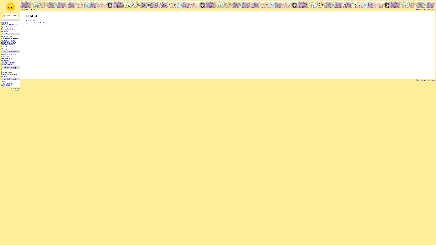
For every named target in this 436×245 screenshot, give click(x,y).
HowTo (3, 42)
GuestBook (12, 54)
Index (3, 72)
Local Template (6, 86)
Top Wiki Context (6, 83)
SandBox (12, 63)
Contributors (5, 76)
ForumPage (5, 56)
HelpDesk (4, 54)
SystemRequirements (8, 27)
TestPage (4, 63)
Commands (5, 40)
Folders (3, 74)
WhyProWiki (13, 25)
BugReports (5, 60)
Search (15, 67)
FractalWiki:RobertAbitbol (36, 23)
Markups (4, 38)
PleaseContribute (6, 65)
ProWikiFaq (5, 47)
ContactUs (4, 31)
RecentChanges (421, 9)
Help (4, 52)
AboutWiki (4, 25)
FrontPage (4, 22)
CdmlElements (13, 38)
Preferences (431, 9)
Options (12, 40)
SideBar (3, 81)
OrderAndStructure (7, 45)
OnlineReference (6, 36)
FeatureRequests (6, 58)
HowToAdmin (11, 42)
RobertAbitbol (30, 21)
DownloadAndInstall (7, 29)
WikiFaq (4, 49)
